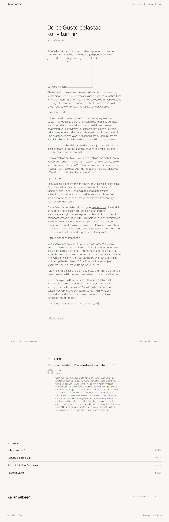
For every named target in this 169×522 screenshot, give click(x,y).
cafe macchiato (71, 210)
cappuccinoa (99, 207)
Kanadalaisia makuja (19, 457)
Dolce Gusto (95, 58)
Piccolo (51, 158)
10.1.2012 (58, 370)
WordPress (158, 515)
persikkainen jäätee (101, 221)
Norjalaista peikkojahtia (147, 341)
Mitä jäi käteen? (16, 450)
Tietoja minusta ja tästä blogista (147, 4)
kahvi (51, 318)
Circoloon (81, 165)
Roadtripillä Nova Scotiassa (23, 465)
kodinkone (59, 318)
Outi (56, 40)
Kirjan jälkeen (15, 4)
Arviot (62, 40)
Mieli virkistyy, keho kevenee (24, 341)
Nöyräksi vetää (15, 472)
